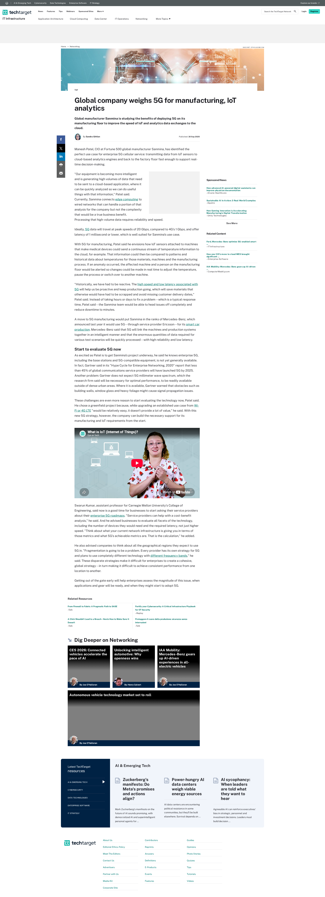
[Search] (295, 11)
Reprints (149, 847)
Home (63, 46)
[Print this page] (61, 165)
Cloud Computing (79, 19)
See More (231, 223)
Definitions (150, 860)
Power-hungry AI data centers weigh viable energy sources (188, 786)
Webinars (70, 11)
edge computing (126, 199)
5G (87, 229)
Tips (61, 11)
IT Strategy (95, 3)
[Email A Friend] (61, 173)
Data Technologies (58, 3)
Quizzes (191, 860)
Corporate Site (110, 888)
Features (51, 11)
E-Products (150, 867)
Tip (76, 90)
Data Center (101, 19)
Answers (149, 854)
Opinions (191, 847)
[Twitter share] (61, 148)
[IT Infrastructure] (17, 8)
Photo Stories (194, 854)
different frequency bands (168, 555)
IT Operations (122, 19)
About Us (107, 840)
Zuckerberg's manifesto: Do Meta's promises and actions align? (139, 789)
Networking (141, 19)
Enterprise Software (77, 3)
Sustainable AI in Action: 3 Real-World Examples (231, 200)
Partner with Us (111, 874)
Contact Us (108, 860)
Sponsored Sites (86, 11)
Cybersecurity (40, 3)
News (40, 11)
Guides (190, 840)
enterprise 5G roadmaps (107, 515)
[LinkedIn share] (61, 156)
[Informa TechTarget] (6, 3)
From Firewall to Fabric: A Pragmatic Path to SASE (92, 606)
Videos (190, 881)
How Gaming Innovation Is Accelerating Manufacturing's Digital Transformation (227, 212)
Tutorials (191, 874)
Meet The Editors (111, 854)
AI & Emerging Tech (22, 3)
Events (148, 874)
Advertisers (109, 867)
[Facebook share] (61, 139)
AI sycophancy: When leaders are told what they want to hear (235, 789)
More (99, 11)
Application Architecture (50, 19)
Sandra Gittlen (93, 136)
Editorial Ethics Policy (114, 847)
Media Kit (108, 881)
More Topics (162, 19)
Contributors (151, 840)
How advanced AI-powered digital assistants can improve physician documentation (231, 189)
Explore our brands (309, 3)
